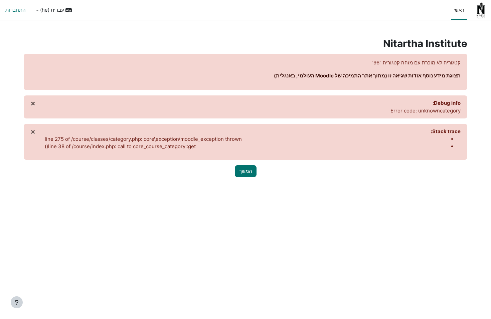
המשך (245, 171)
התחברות (15, 10)
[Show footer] (17, 302)
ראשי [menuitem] (459, 10)
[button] (53, 10)
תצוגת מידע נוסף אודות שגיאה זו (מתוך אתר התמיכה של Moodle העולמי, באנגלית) (367, 75)
